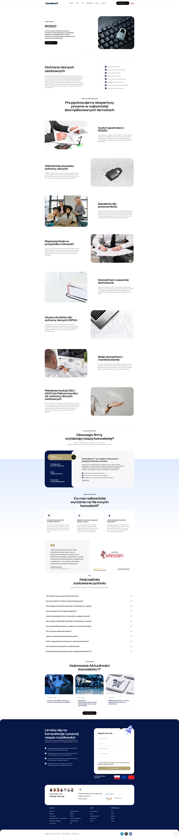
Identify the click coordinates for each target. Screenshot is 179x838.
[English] (131, 3)
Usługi (71, 3)
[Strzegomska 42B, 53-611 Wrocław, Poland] (80, 790)
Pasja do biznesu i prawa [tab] (56, 457)
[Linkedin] (122, 833)
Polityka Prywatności (66, 834)
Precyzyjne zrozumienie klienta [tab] (57, 480)
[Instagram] (126, 833)
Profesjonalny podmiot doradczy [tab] (57, 465)
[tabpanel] (104, 468)
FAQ (82, 3)
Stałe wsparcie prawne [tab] (56, 473)
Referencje (89, 3)
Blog (97, 3)
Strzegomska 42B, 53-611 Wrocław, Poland (90, 793)
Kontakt (103, 3)
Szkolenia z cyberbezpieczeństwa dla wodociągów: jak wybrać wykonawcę (87, 703)
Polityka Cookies (75, 834)
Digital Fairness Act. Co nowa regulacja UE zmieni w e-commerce (118, 702)
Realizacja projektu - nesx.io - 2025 (52, 834)
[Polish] (133, 3)
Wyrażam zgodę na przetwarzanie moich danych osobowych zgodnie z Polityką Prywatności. (113, 763)
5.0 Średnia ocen (118, 798)
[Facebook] (130, 833)
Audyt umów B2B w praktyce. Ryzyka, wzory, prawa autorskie (58, 701)
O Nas (77, 3)
